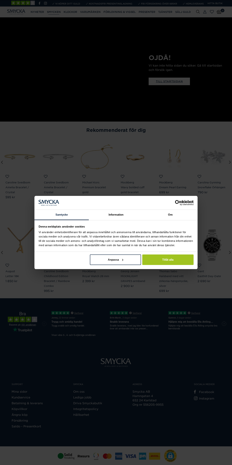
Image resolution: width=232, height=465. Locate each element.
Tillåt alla (167, 259)
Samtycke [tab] (61, 214)
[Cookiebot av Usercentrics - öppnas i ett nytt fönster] (178, 202)
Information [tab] (116, 214)
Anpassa (113, 259)
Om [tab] (170, 214)
